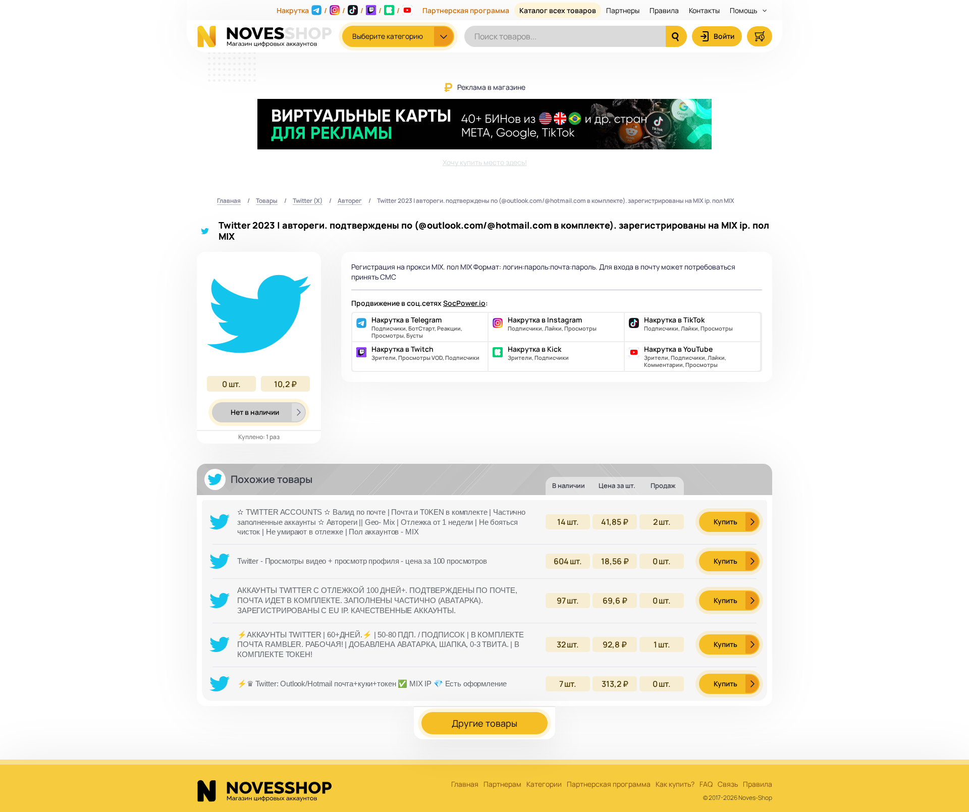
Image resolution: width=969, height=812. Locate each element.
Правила (664, 10)
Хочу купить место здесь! (485, 162)
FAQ (706, 784)
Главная (229, 201)
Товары (267, 201)
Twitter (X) (307, 201)
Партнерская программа (465, 10)
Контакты (704, 10)
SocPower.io (464, 303)
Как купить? (675, 784)
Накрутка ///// (338, 10)
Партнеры (622, 10)
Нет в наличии (255, 412)
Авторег (350, 201)
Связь (728, 784)
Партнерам (502, 784)
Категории (544, 784)
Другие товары (484, 723)
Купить (725, 521)
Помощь (744, 10)
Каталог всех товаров (557, 10)
